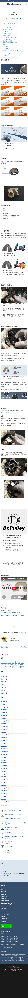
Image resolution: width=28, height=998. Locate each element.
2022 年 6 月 (4, 760)
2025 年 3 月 (4, 704)
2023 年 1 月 (4, 743)
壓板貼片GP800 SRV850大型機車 (13, 818)
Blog (8, 23)
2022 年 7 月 (4, 757)
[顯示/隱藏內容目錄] (16, 27)
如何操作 (5, 31)
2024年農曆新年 (23, 647)
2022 (6, 662)
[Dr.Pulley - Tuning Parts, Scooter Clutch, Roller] (14, 4)
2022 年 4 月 (4, 765)
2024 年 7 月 (4, 712)
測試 (6, 666)
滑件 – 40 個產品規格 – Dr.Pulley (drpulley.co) (12, 615)
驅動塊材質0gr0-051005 (7, 647)
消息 (2, 687)
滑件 (14, 12)
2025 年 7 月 (4, 701)
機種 (22, 664)
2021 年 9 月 (4, 782)
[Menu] (2, 4)
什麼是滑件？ (8, 850)
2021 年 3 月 (4, 793)
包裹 (23, 662)
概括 (4, 52)
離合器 (3, 693)
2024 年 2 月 (4, 718)
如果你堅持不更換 (10, 39)
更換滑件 (5, 44)
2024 (13, 662)
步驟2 (7, 48)
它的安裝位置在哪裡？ (8, 30)
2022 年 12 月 (4, 746)
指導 (22, 632)
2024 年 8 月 (4, 709)
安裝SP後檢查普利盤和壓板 (10, 43)
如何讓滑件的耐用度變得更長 (10, 50)
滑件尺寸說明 (8, 841)
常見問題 (3, 676)
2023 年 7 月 (4, 732)
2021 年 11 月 (4, 779)
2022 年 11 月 (4, 748)
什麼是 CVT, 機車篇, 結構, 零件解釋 (13, 814)
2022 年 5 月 (4, 762)
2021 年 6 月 (4, 788)
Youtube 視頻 (7, 54)
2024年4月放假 (9, 832)
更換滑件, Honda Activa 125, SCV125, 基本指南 (15, 823)
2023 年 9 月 (4, 729)
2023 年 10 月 (4, 726)
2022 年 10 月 (4, 751)
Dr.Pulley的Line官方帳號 (11, 827)
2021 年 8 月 (4, 785)
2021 (3, 662)
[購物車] (26, 4)
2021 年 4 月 (4, 790)
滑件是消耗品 (6, 35)
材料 (16, 664)
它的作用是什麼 (7, 33)
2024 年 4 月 (4, 715)
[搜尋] (8, 1)
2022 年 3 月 (4, 768)
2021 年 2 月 (4, 796)
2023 (20, 632)
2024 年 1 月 (4, 721)
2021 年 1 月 (4, 799)
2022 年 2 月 (4, 771)
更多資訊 (6, 55)
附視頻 (25, 632)
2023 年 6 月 (4, 735)
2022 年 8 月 (4, 754)
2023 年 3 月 (4, 737)
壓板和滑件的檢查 (7, 41)
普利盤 (9, 664)
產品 (15, 969)
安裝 (2, 664)
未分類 (3, 684)
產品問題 (10, 666)
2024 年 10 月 (4, 707)
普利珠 (3, 679)
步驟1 (7, 46)
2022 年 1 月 (4, 774)
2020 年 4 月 (4, 802)
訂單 (16, 666)
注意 (2, 666)
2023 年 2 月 (4, 740)
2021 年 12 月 (4, 776)
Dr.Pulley (19, 18)
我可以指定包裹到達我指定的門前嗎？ (14, 837)
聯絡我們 (22, 969)
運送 (19, 666)
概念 (19, 664)
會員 (13, 664)
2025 (17, 662)
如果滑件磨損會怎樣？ (11, 37)
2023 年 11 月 (4, 723)
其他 (20, 662)
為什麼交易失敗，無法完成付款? (13, 810)
